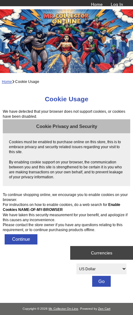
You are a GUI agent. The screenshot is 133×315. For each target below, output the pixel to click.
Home (97, 4)
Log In (117, 4)
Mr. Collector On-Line (63, 308)
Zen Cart (104, 308)
